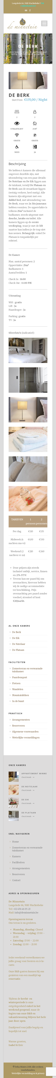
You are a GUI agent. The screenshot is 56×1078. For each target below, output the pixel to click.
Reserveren (18, 725)
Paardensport (19, 677)
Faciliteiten (18, 862)
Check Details (26, 777)
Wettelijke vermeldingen (25, 737)
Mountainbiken (20, 695)
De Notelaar (18, 644)
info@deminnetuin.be (26, 912)
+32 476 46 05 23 (21, 909)
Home (15, 841)
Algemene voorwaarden (25, 731)
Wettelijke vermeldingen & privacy (28, 1073)
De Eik (15, 638)
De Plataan (18, 650)
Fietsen (16, 683)
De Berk (16, 632)
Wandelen (17, 689)
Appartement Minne (34, 773)
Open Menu (44, 23)
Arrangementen (21, 719)
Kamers (16, 856)
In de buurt (18, 701)
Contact (16, 880)
